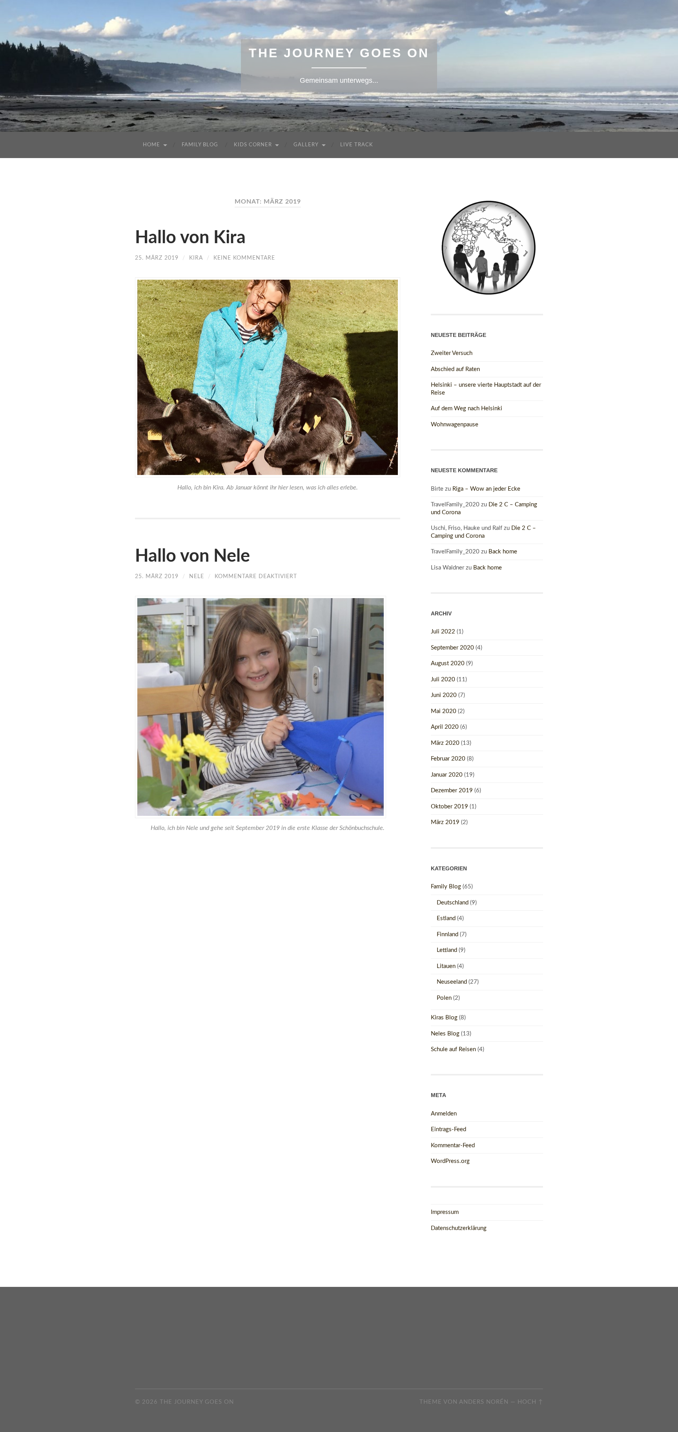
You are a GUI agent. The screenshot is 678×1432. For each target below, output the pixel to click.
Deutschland (452, 903)
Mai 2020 (443, 711)
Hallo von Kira (190, 238)
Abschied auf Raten (455, 369)
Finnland (447, 934)
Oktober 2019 (449, 807)
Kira (196, 258)
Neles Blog (445, 1034)
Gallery (306, 144)
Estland (446, 918)
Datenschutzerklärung (459, 1228)
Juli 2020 (443, 679)
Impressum (445, 1212)
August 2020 (448, 663)
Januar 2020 (447, 775)
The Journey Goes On (339, 53)
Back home (502, 552)
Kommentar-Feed (453, 1145)
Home (151, 144)
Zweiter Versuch (451, 353)
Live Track (356, 144)
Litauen (446, 966)
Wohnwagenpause (454, 425)
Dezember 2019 (452, 790)
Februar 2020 (448, 759)
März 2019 (445, 822)
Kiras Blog (444, 1018)
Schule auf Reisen (453, 1049)
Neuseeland (452, 982)
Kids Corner (253, 144)
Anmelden (444, 1114)
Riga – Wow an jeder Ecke (486, 489)
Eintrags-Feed (448, 1129)
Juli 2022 (443, 632)
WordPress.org (450, 1161)
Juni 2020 (444, 695)
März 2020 (445, 743)
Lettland (447, 950)
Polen (444, 998)
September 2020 (452, 648)
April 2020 (445, 727)
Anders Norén (483, 1402)
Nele (196, 576)
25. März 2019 (157, 258)
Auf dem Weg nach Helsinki (466, 408)
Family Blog (200, 144)
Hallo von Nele (192, 556)
